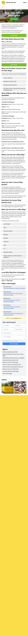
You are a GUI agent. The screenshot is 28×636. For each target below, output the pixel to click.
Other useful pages (7, 373)
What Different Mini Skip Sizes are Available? (13, 358)
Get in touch (14, 19)
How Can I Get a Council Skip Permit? (12, 364)
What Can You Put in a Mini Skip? (11, 369)
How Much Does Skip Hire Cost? (10, 360)
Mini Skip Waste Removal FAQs (10, 352)
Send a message (14, 343)
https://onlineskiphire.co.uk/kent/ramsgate (14, 288)
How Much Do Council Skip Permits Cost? (13, 367)
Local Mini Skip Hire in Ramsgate (11, 371)
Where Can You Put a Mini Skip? (10, 362)
